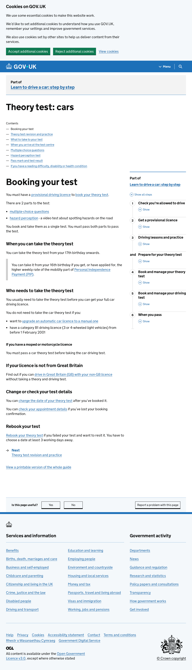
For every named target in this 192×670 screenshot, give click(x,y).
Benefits (12, 550)
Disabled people (18, 601)
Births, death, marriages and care (31, 559)
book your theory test (91, 194)
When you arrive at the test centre (32, 144)
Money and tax (79, 584)
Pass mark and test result (27, 160)
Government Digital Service (79, 640)
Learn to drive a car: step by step (43, 87)
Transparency (140, 592)
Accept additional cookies (28, 51)
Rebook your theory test (24, 435)
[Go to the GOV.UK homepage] (21, 66)
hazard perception (24, 218)
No (77, 505)
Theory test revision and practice (32, 134)
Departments (140, 550)
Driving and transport (22, 609)
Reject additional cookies (74, 51)
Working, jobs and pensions (89, 609)
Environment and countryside (90, 567)
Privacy (22, 635)
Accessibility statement (66, 635)
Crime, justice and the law (26, 592)
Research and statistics (148, 576)
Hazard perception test (25, 155)
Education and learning (85, 550)
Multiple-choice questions (27, 150)
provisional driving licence (51, 194)
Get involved (139, 609)
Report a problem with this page (157, 505)
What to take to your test (27, 139)
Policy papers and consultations (154, 584)
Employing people (81, 559)
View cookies (109, 51)
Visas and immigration (84, 601)
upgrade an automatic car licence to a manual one (60, 321)
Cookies (38, 635)
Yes (54, 505)
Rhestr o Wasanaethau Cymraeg (30, 640)
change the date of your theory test (45, 400)
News (134, 559)
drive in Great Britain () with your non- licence (73, 374)
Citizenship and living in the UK (29, 584)
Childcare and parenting (24, 576)
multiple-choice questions (29, 211)
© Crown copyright (171, 658)
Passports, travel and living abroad (94, 592)
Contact (94, 635)
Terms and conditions (120, 635)
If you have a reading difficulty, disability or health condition (49, 166)
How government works (148, 601)
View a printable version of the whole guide (38, 467)
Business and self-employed (27, 567)
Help (10, 635)
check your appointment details (43, 409)
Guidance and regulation (148, 567)
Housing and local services (88, 576)
